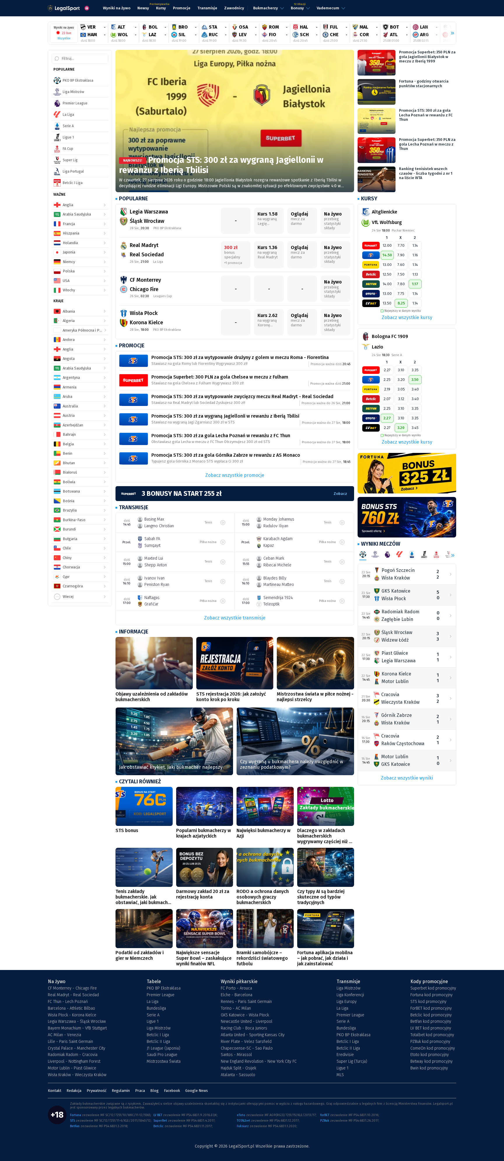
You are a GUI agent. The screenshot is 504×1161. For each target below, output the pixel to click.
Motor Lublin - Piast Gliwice (72, 1068)
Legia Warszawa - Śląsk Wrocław (77, 1021)
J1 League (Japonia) (163, 1048)
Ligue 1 (153, 1021)
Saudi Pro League (162, 1055)
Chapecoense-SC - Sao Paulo (247, 1048)
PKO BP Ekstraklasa (164, 988)
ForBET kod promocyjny (431, 1008)
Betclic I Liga (158, 1035)
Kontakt (54, 1090)
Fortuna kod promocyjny (431, 995)
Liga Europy (347, 1001)
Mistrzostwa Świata (164, 1061)
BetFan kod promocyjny (430, 1021)
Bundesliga (156, 1008)
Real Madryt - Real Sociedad (73, 995)
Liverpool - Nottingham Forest (74, 1061)
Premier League (160, 995)
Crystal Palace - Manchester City (76, 1048)
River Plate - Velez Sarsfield (246, 1041)
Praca (140, 1090)
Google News (196, 1090)
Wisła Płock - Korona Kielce (72, 1015)
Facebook (172, 1090)
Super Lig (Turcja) (352, 1061)
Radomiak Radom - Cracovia (72, 1055)
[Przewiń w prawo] (450, 33)
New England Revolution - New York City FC (259, 1061)
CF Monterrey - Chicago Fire (72, 988)
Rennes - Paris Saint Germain (246, 1001)
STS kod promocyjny (428, 1001)
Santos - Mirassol (236, 1055)
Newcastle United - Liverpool (246, 1021)
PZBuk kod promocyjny (430, 1041)
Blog (154, 1090)
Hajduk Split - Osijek (238, 1068)
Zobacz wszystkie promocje (234, 475)
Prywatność (96, 1090)
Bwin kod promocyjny (429, 1068)
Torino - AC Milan (236, 1008)
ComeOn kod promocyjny (432, 1048)
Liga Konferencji (350, 995)
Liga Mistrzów (159, 1028)
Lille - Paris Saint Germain (70, 1041)
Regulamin (121, 1090)
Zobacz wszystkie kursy (407, 317)
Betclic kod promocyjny (431, 1015)
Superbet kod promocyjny (433, 988)
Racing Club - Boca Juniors (244, 1028)
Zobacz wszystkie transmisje (234, 618)
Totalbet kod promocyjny (432, 1035)
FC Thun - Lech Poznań (68, 1001)
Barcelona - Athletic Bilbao (71, 1008)
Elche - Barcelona (236, 995)
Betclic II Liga (158, 1041)
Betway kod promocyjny (431, 1061)
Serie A (153, 1015)
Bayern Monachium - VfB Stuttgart (77, 1028)
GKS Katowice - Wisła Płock (245, 1015)
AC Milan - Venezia (64, 1035)
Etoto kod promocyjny (429, 1055)
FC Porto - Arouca (236, 988)
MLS (340, 1075)
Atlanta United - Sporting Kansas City (253, 1035)
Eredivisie (345, 1055)
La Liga (152, 1001)
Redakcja (73, 1090)
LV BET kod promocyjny (430, 1028)
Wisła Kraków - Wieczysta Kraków (77, 1075)
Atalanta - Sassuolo (238, 1075)
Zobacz (340, 493)
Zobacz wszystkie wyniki (407, 778)
